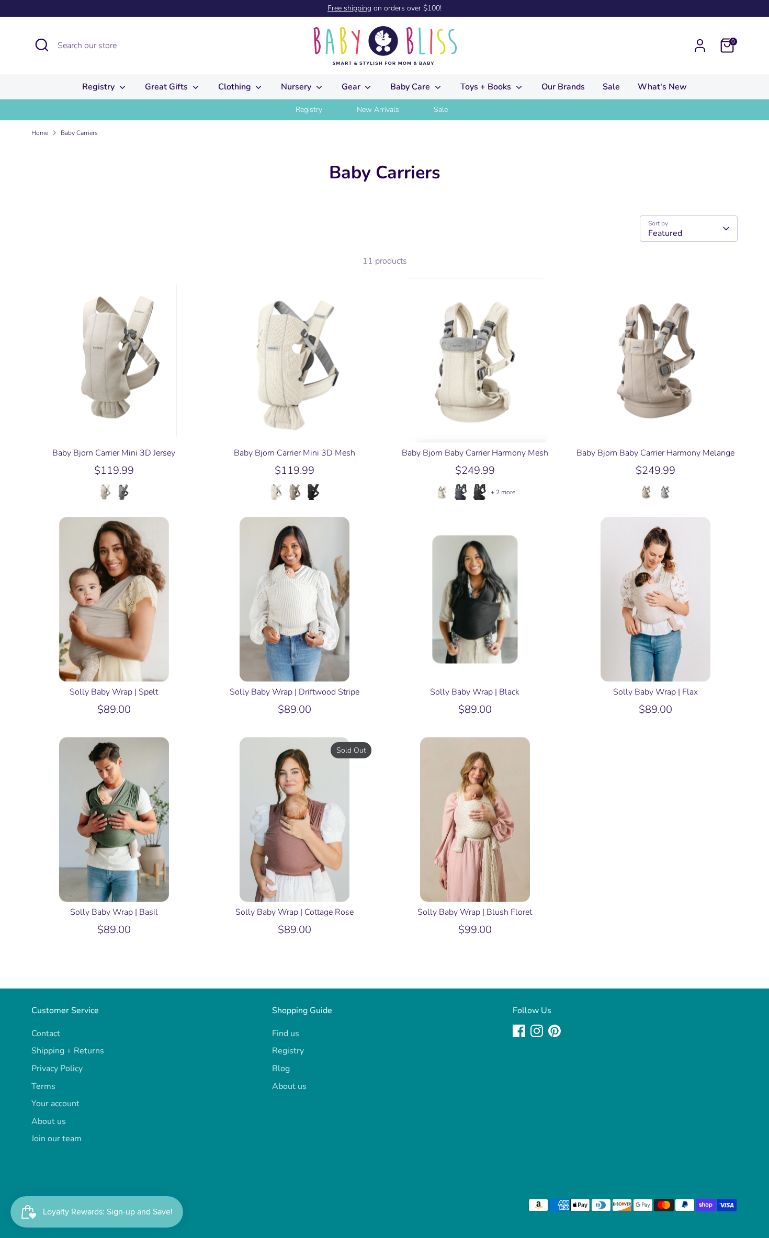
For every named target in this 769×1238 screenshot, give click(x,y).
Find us (285, 1033)
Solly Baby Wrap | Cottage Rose (294, 912)
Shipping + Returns (67, 1051)
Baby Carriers (79, 133)
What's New (662, 87)
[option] (322, 109)
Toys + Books (486, 87)
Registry (99, 87)
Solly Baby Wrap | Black (474, 692)
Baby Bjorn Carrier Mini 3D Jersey (113, 453)
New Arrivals (378, 110)
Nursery (297, 87)
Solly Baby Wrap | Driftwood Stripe (294, 692)
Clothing (235, 87)
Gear (352, 87)
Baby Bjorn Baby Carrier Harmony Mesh (475, 453)
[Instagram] (536, 1031)
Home (39, 133)
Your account (55, 1103)
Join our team (56, 1138)
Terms (43, 1086)
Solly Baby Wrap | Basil (114, 912)
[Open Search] (41, 45)
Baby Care (411, 87)
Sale (611, 87)
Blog (281, 1068)
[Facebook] (519, 1031)
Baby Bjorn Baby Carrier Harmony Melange (655, 453)
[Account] (699, 45)
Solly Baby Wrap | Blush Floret (474, 912)
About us (48, 1121)
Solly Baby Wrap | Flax (655, 692)
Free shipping (349, 8)
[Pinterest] (554, 1031)
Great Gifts (167, 87)
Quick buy (114, 425)
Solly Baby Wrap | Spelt (114, 692)
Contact (45, 1033)
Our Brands (563, 87)
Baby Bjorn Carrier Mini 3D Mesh (294, 453)
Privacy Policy (57, 1068)
